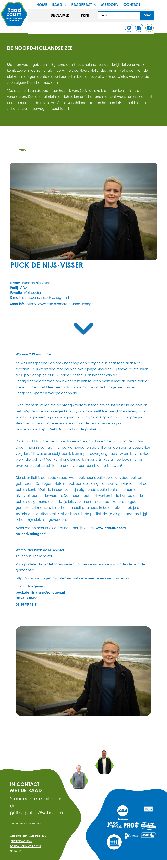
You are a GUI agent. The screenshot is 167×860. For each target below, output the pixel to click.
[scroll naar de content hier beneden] (83, 329)
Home (41, 4)
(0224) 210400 (26, 598)
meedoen (109, 4)
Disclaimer (60, 15)
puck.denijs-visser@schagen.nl (40, 592)
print (85, 15)
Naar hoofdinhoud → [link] (18, 6)
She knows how (21, 841)
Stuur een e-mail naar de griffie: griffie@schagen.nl (36, 805)
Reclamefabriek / (28, 836)
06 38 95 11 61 (27, 604)
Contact (131, 4)
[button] (61, 4)
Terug (22, 150)
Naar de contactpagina (26, 823)
